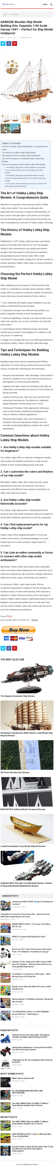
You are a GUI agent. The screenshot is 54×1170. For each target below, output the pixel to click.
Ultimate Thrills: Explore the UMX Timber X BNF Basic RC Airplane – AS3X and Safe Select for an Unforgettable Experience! (32, 964)
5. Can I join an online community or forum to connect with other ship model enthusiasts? (25, 185)
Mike (2, 38)
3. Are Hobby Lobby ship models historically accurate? (24, 175)
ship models (18, 259)
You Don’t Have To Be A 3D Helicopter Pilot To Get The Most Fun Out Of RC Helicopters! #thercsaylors (32, 1149)
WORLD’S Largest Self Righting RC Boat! (28, 937)
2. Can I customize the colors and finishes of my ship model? (24, 171)
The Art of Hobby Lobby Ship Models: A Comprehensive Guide (25, 148)
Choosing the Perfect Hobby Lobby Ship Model (21, 156)
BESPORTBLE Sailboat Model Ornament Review (23, 809)
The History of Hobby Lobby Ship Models (19, 153)
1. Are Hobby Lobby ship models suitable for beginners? (25, 167)
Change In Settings (30, 1164)
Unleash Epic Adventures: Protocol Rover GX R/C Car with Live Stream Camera (32, 1048)
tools (40, 403)
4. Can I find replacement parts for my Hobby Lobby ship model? (25, 179)
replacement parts (27, 535)
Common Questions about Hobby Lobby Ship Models (23, 164)
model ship (16, 245)
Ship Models (14, 14)
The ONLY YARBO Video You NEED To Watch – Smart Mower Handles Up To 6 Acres (30, 1104)
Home (5, 14)
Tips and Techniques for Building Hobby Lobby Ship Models (23, 160)
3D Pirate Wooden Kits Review (15, 772)
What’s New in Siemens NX (23, 1078)
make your (5, 493)
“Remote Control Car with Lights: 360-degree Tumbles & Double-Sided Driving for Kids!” (31, 1036)
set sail (46, 606)
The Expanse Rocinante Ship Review (18, 696)
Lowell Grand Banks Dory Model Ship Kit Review (23, 846)
